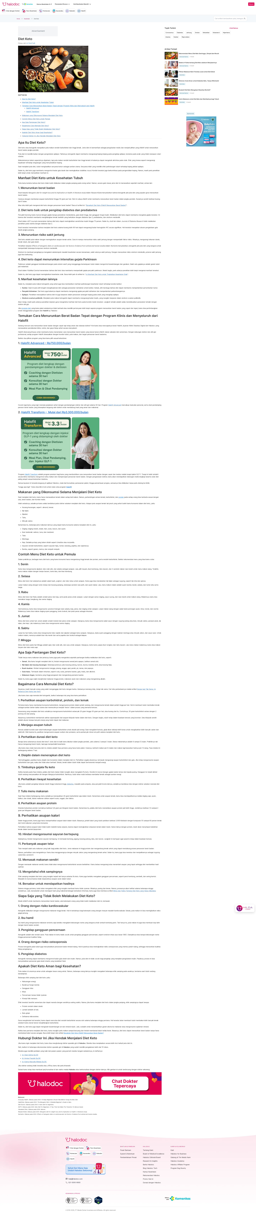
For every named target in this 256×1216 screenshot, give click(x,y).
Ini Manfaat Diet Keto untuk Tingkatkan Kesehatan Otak (106, 274)
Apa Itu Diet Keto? (29, 99)
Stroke (197, 32)
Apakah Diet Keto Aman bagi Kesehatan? (37, 132)
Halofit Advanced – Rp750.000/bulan (46, 343)
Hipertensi (226, 32)
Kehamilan (206, 32)
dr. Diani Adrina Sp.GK (30, 1055)
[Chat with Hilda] (244, 908)
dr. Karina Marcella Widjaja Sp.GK (34, 1062)
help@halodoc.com (74, 1179)
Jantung (189, 32)
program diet (26, 308)
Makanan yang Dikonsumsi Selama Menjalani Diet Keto (42, 115)
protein (121, 497)
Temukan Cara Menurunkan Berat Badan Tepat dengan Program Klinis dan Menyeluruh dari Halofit (58, 106)
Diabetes (180, 32)
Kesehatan (27, 19)
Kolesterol (216, 32)
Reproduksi (185, 37)
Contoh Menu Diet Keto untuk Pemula (36, 119)
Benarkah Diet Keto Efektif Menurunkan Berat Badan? (106, 205)
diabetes (70, 784)
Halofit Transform (32, 112)
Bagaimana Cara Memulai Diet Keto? (35, 126)
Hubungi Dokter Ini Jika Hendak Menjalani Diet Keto (41, 136)
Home (18, 19)
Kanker (176, 37)
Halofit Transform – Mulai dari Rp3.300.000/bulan (54, 412)
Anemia (168, 37)
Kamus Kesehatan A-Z (44, 4)
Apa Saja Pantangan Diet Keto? (33, 122)
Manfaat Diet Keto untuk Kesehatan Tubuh (38, 102)
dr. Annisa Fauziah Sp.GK (31, 1058)
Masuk (251, 4)
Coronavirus (170, 32)
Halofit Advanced (32, 108)
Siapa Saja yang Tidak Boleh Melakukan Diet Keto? (41, 129)
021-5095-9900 (73, 1182)
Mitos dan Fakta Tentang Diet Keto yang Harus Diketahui (134, 891)
